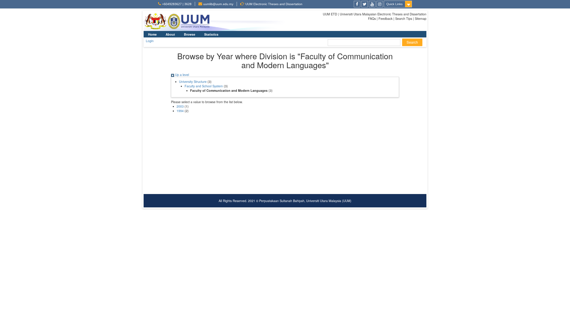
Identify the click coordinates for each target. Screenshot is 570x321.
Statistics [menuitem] (211, 34)
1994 (180, 110)
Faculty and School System (204, 86)
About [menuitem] (170, 34)
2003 (180, 106)
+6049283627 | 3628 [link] (176, 4)
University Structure (193, 81)
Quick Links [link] (394, 4)
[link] (357, 4)
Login (150, 41)
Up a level (181, 74)
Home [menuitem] (152, 34)
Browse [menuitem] (189, 34)
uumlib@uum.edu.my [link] (218, 4)
